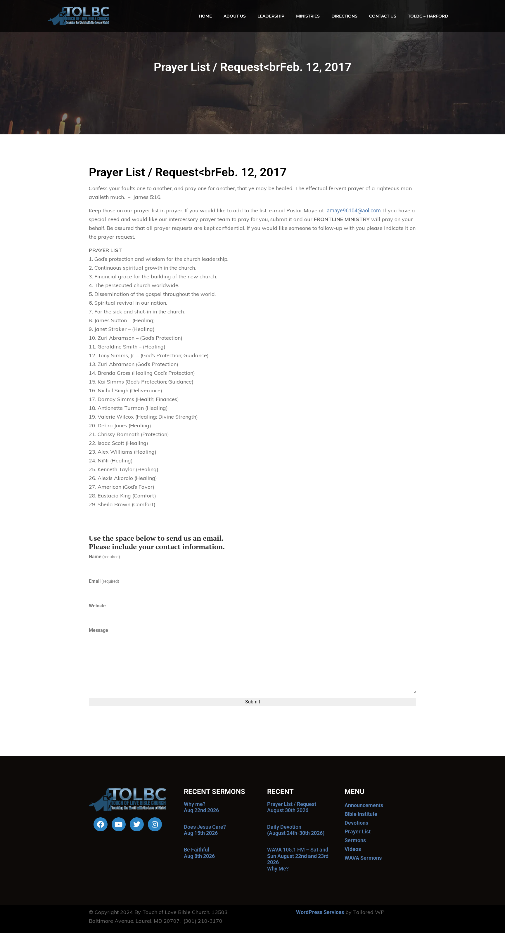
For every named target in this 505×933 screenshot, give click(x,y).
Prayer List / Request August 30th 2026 (291, 807)
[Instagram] (155, 824)
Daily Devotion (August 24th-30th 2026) (295, 830)
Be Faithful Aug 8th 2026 (199, 853)
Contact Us (382, 16)
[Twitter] (137, 824)
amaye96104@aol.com (354, 210)
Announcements (364, 805)
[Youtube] (119, 824)
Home (205, 16)
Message (98, 630)
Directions (344, 16)
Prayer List (358, 831)
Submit (252, 702)
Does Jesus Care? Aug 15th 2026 (205, 830)
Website (97, 605)
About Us (235, 16)
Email (104, 581)
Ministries (308, 16)
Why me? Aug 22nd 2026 (201, 807)
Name (104, 556)
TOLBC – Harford (428, 16)
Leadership (270, 16)
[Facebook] (101, 824)
